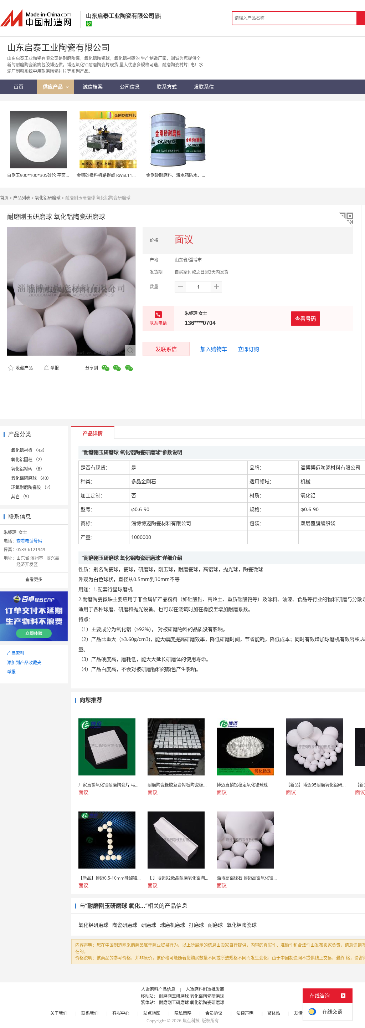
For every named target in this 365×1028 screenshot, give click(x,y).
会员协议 (213, 1013)
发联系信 (166, 348)
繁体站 (273, 1013)
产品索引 (15, 653)
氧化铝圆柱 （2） (28, 460)
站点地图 (151, 1013)
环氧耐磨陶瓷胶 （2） (32, 487)
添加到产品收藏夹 (24, 663)
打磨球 (196, 924)
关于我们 (58, 1013)
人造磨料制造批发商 (205, 989)
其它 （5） (21, 497)
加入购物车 (213, 348)
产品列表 (21, 198)
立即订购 (248, 348)
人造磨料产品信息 (158, 989)
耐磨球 (215, 924)
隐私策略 (182, 1013)
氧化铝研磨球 (48, 198)
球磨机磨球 (172, 924)
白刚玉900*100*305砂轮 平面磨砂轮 (42, 175)
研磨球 (148, 924)
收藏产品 (24, 368)
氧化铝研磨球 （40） (31, 478)
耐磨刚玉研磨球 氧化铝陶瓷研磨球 (191, 996)
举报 (54, 368)
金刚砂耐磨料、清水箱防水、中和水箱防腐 (186, 175)
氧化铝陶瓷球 (242, 924)
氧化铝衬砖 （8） (28, 469)
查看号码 (305, 318)
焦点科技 (191, 1021)
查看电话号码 (29, 541)
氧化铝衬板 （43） (29, 450)
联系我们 (89, 1013)
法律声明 (244, 1013)
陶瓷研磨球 (124, 924)
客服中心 (120, 1013)
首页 (4, 198)
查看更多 (33, 579)
